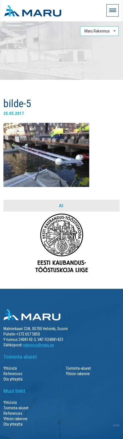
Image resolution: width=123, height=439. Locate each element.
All (61, 205)
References (12, 373)
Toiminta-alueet (78, 368)
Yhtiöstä (10, 368)
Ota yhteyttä (13, 379)
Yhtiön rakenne (78, 373)
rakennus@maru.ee (38, 345)
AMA (116, 425)
